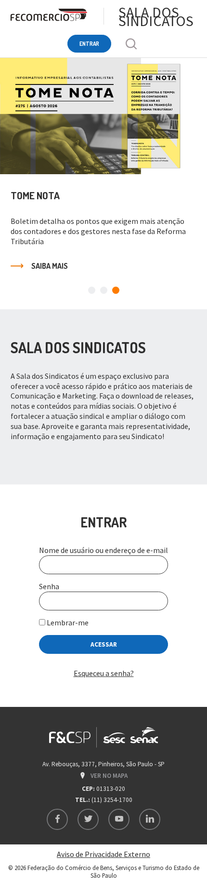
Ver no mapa (109, 776)
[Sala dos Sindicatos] (48, 16)
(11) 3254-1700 (111, 800)
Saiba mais (49, 266)
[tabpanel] (103, 171)
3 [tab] (115, 290)
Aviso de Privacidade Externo (103, 854)
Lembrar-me (67, 622)
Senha (49, 586)
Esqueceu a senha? (104, 673)
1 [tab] (91, 290)
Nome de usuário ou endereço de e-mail (103, 550)
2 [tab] (103, 290)
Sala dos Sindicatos (156, 16)
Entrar (89, 43)
